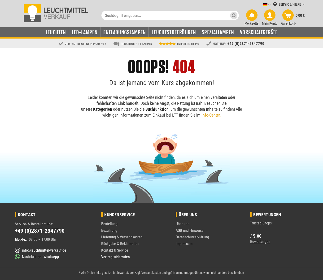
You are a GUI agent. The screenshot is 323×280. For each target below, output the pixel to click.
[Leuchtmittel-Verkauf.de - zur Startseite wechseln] (56, 12)
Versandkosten (151, 273)
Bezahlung (109, 230)
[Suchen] (234, 15)
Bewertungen (260, 241)
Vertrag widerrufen (115, 257)
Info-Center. (211, 115)
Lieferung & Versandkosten (122, 237)
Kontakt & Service (114, 250)
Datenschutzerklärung (192, 237)
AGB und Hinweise (190, 230)
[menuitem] (259, 5)
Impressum (184, 243)
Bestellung (109, 224)
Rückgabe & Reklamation (120, 243)
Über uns (182, 224)
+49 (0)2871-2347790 (245, 43)
